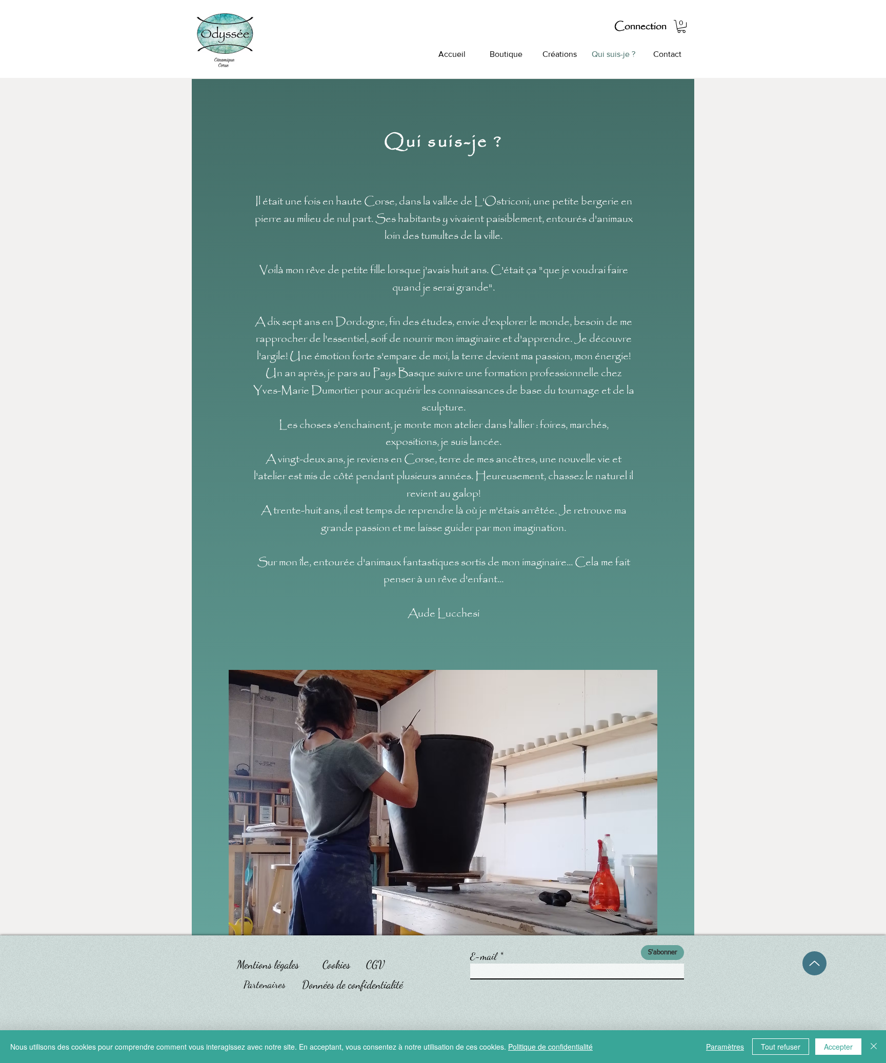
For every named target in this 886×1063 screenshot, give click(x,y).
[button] (681, 26)
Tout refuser (780, 1046)
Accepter (838, 1046)
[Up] (814, 963)
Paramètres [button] (725, 1046)
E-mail (483, 956)
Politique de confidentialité (550, 1046)
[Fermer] (874, 1046)
